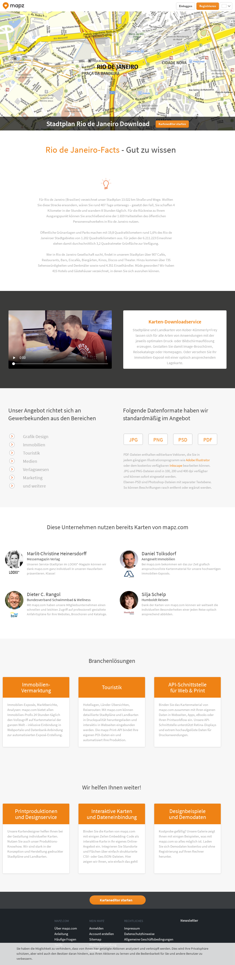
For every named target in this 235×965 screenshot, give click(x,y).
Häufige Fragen (65, 939)
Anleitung (61, 934)
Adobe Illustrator (198, 460)
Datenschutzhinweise (139, 934)
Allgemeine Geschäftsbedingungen (148, 939)
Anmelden (96, 928)
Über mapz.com (65, 928)
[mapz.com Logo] (13, 5)
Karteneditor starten (116, 900)
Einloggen (185, 6)
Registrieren (207, 6)
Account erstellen (101, 934)
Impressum (132, 928)
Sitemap (95, 939)
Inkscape (176, 465)
